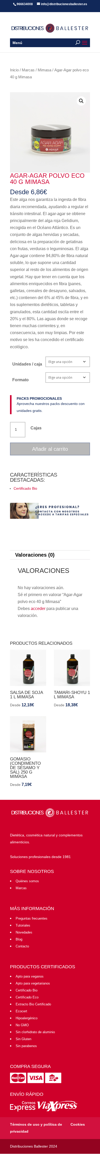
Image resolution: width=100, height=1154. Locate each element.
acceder (38, 608)
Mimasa (44, 70)
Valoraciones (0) (35, 555)
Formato (20, 380)
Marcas (28, 70)
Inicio (14, 70)
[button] (81, 101)
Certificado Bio (25, 488)
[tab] (50, 554)
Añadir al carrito (50, 449)
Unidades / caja (27, 364)
